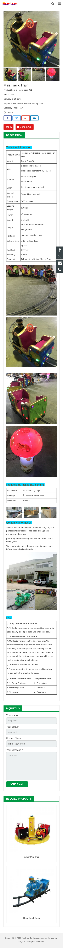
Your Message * (14, 750)
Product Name (13, 738)
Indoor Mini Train (31, 857)
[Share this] (8, 118)
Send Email (25, 127)
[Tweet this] (16, 118)
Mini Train (18, 108)
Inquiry (8, 127)
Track (10, 112)
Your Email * (12, 727)
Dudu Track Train (31, 918)
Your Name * (12, 715)
